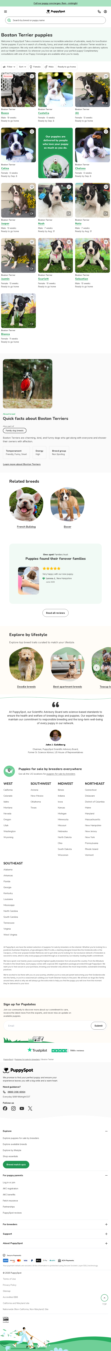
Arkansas (8, 875)
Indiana (61, 795)
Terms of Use (9, 1279)
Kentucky (8, 893)
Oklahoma (36, 801)
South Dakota (65, 849)
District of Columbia (94, 801)
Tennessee (8, 922)
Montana (7, 807)
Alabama (7, 869)
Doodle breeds (26, 686)
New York (90, 837)
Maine (88, 807)
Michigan (62, 813)
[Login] (105, 11)
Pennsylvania (91, 843)
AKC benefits (9, 1194)
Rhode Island (91, 849)
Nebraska (62, 831)
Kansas (61, 807)
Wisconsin (63, 855)
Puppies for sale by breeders (27, 1059)
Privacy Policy (9, 1285)
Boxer (67, 526)
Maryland (89, 813)
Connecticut (91, 790)
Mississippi (8, 905)
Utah (5, 825)
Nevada (7, 813)
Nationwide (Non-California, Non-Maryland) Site (25, 1309)
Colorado (7, 795)
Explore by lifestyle (12, 1150)
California (8, 790)
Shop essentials (10, 1156)
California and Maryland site (16, 1303)
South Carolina (10, 917)
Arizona (34, 790)
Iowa (60, 801)
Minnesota (63, 819)
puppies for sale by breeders (61, 773)
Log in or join (9, 1182)
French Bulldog (26, 526)
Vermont (89, 855)
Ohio (60, 843)
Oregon (7, 819)
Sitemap (7, 1291)
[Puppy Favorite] (32, 76)
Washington (9, 831)
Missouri (62, 825)
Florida (6, 881)
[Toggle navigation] (5, 12)
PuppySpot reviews (12, 1213)
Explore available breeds (15, 1144)
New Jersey (91, 831)
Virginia (7, 928)
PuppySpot (8, 1059)
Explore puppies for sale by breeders (21, 1138)
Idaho (6, 801)
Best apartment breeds (67, 686)
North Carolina (10, 911)
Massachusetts (92, 819)
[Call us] (99, 11)
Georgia (7, 887)
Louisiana (8, 899)
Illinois (61, 790)
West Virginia (10, 934)
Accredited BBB (10, 1297)
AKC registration (10, 1188)
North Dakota (65, 837)
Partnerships (9, 1206)
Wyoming (8, 837)
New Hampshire (93, 825)
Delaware (90, 795)
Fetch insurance (10, 1200)
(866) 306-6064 (16, 1092)
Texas (34, 807)
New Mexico (37, 795)
